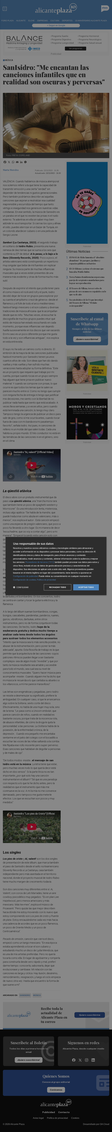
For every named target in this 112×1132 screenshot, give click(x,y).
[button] (21, 587)
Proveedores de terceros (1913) (39, 562)
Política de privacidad (46, 580)
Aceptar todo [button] (86, 587)
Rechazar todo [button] (57, 587)
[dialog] (56, 566)
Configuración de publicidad (25, 576)
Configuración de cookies (24, 580)
